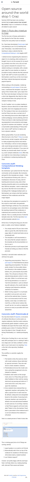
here (20, 153)
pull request (8, 262)
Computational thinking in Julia (10, 53)
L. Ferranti (15, 2)
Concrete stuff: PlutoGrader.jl (15, 314)
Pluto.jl (20, 137)
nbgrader (17, 317)
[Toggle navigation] (2, 2)
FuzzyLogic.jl (21, 44)
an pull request (15, 87)
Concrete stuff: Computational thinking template (12, 166)
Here (25, 345)
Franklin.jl (11, 475)
